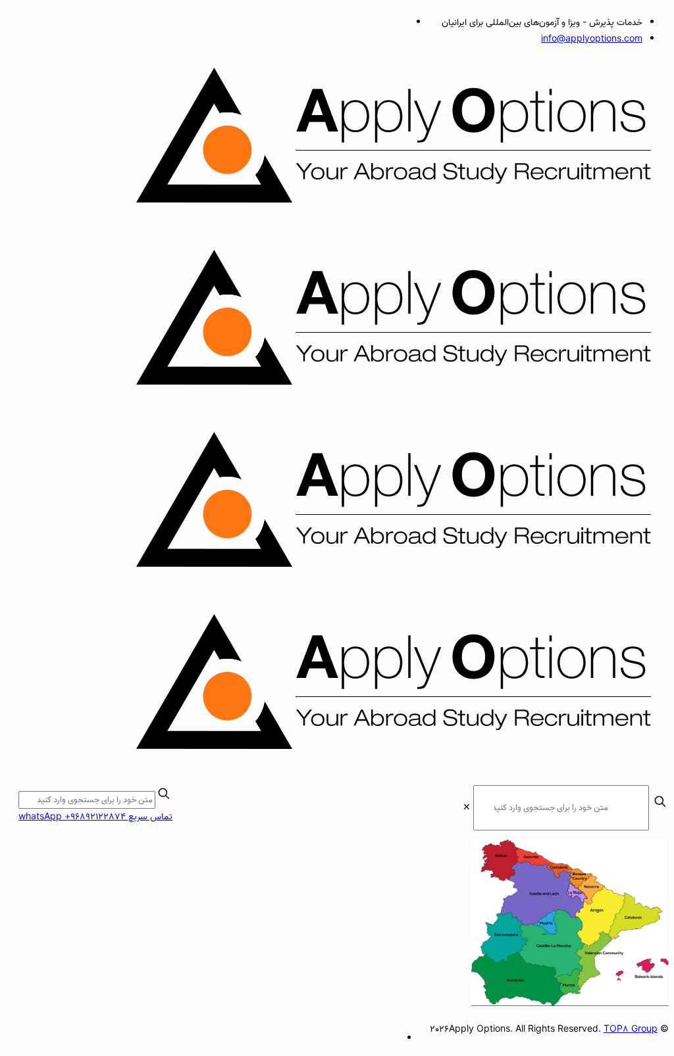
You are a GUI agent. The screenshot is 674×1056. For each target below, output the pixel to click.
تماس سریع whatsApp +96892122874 (95, 817)
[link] (467, 807)
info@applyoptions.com (591, 39)
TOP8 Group (631, 1029)
